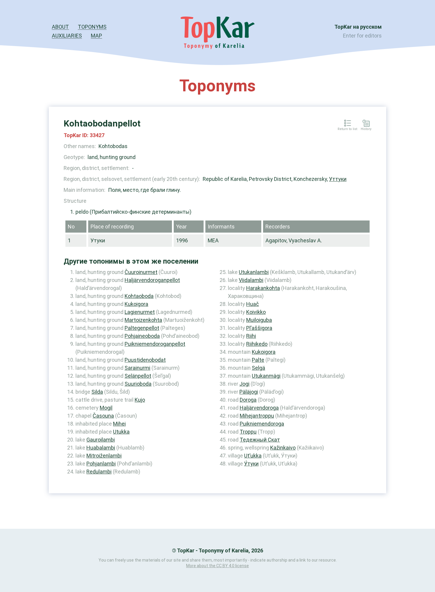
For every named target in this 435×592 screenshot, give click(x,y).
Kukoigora (136, 304)
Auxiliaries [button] (67, 36)
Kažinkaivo (283, 448)
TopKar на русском (358, 27)
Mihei (119, 424)
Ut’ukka (253, 455)
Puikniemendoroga (262, 424)
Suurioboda (138, 384)
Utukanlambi (254, 272)
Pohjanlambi (101, 463)
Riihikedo (257, 344)
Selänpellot (138, 376)
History (366, 129)
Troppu (248, 432)
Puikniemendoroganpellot (155, 344)
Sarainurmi (137, 368)
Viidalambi (251, 280)
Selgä (258, 368)
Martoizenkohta (143, 320)
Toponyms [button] (92, 27)
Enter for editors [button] (362, 36)
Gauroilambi (100, 440)
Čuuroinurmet (141, 272)
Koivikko (256, 312)
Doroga (248, 400)
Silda (97, 392)
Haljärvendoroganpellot (152, 280)
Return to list (347, 129)
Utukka (121, 432)
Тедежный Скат (260, 440)
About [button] (60, 27)
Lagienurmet (140, 312)
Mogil (106, 408)
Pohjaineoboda (142, 336)
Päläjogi (248, 392)
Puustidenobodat (145, 360)
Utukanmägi (266, 376)
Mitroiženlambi (104, 455)
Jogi (244, 384)
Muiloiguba (259, 320)
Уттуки (338, 179)
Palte (258, 360)
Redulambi (99, 471)
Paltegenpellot (142, 328)
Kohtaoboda (139, 296)
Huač (252, 304)
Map (96, 36)
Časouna (103, 416)
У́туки (251, 463)
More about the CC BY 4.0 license (217, 565)
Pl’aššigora (259, 328)
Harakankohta (263, 288)
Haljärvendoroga (259, 408)
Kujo (140, 400)
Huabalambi (100, 448)
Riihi (251, 336)
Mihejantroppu (257, 416)
